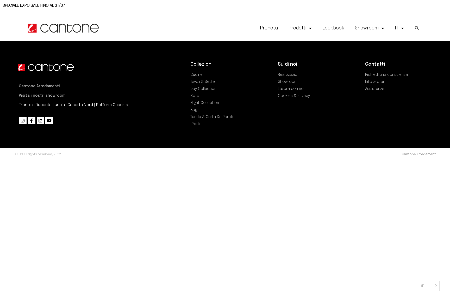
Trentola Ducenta (35, 105)
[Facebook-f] (31, 121)
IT (396, 28)
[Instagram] (23, 121)
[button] (416, 28)
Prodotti (297, 28)
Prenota (269, 28)
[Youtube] (49, 121)
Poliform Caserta (112, 105)
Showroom (367, 28)
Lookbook (333, 28)
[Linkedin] (40, 121)
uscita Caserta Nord (74, 105)
